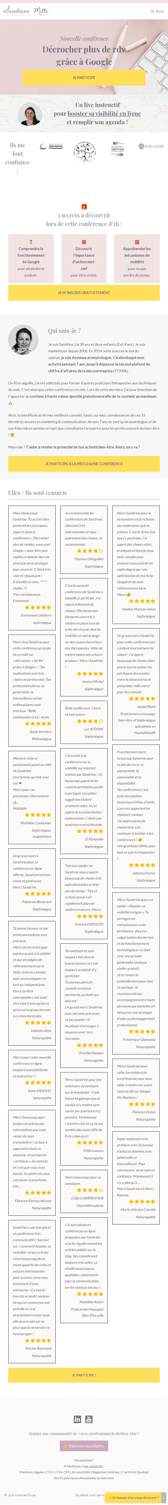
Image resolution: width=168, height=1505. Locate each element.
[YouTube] (89, 1419)
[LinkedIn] (77, 1419)
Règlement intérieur (106, 1472)
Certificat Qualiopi (135, 1472)
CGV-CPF (63, 1472)
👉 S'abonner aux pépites (84, 1446)
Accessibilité (81, 1472)
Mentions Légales (31, 1472)
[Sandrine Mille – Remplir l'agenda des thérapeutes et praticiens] (26, 11)
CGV (49, 1472)
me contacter (93, 1466)
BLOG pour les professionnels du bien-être (84, 1478)
